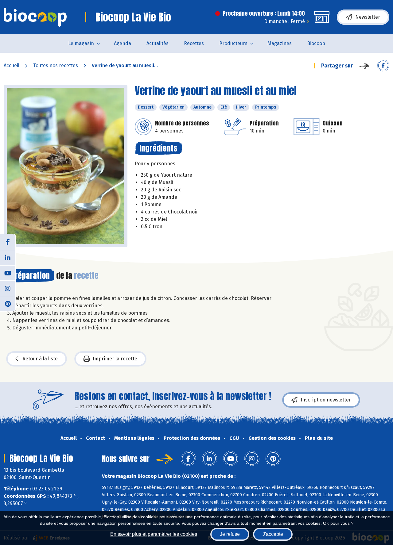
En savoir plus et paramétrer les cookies (153, 534)
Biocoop (316, 43)
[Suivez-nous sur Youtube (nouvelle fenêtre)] (7, 272)
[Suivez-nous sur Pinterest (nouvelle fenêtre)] (7, 303)
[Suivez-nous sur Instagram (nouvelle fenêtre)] (7, 288)
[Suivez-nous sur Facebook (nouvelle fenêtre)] (7, 242)
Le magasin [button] (81, 43)
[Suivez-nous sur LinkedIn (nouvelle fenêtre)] (7, 257)
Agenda (122, 43)
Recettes (194, 43)
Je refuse (230, 534)
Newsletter (367, 17)
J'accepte (273, 534)
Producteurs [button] (233, 43)
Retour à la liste (40, 359)
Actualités (157, 43)
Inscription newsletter (326, 400)
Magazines (279, 43)
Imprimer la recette (115, 359)
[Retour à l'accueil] (35, 17)
